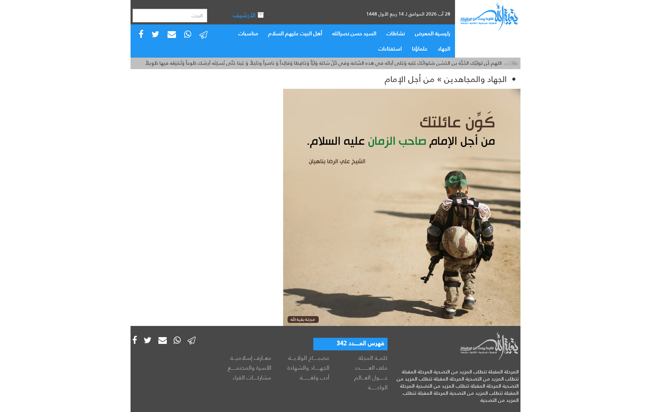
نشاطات (396, 33)
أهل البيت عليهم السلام (295, 33)
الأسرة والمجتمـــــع (249, 368)
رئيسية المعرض (432, 33)
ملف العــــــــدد (371, 368)
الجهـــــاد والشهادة (308, 368)
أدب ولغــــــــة (314, 377)
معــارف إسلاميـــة (250, 358)
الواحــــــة (378, 387)
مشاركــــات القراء (252, 377)
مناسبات (248, 33)
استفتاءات (390, 48)
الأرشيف (245, 15)
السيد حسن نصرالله (354, 33)
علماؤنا (420, 48)
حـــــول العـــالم (371, 377)
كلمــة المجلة (373, 358)
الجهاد (444, 48)
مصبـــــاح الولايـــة (308, 358)
